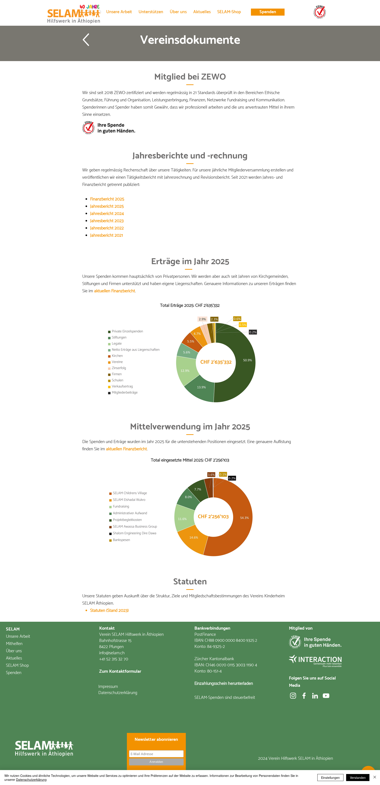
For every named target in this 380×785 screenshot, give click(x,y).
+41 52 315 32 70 (113, 659)
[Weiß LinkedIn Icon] (315, 696)
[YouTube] (326, 696)
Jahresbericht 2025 (107, 206)
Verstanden (358, 777)
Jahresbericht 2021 (106, 235)
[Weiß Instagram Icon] (293, 696)
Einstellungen (330, 777)
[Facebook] (304, 696)
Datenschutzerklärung (31, 779)
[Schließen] (374, 777)
